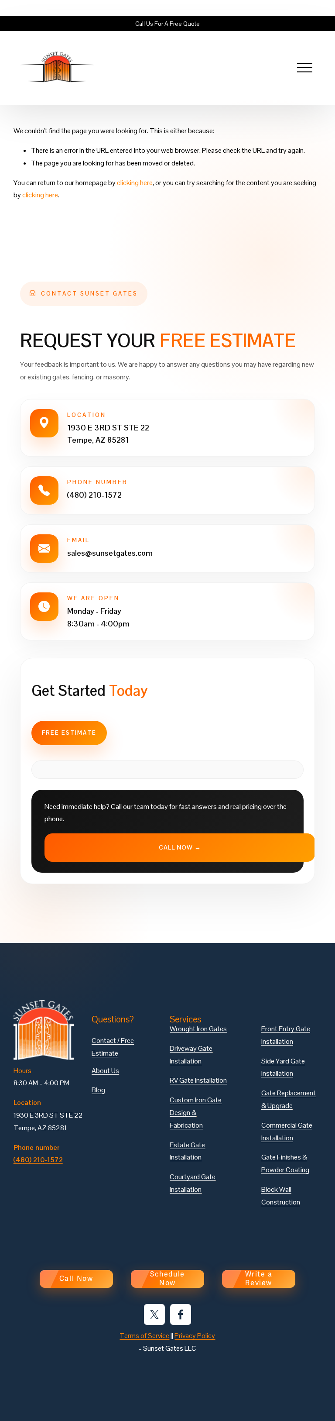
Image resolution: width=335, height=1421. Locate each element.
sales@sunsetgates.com (110, 553)
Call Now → (180, 847)
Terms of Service (144, 1335)
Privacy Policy (194, 1335)
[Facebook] (180, 1314)
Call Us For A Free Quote (167, 24)
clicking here (135, 182)
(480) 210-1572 (94, 495)
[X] (154, 1314)
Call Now (76, 1278)
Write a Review (259, 1278)
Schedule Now (167, 1278)
